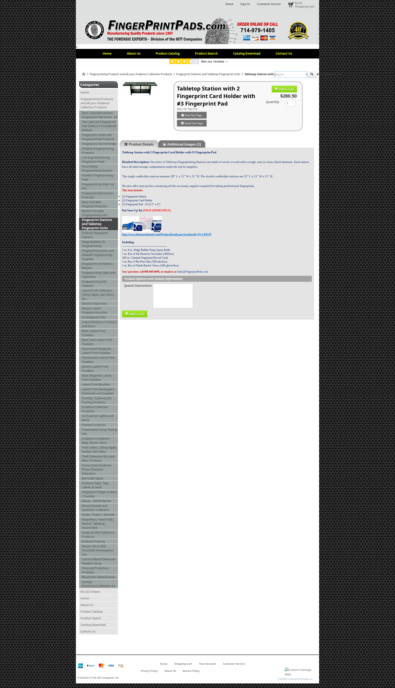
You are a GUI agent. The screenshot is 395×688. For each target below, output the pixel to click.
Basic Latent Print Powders (94, 333)
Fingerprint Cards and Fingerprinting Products (98, 137)
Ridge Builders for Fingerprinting (94, 244)
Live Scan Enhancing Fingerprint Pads (95, 159)
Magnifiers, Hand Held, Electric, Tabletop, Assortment (97, 523)
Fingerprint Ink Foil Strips (99, 144)
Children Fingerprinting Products (98, 150)
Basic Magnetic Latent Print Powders (97, 377)
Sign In (245, 4)
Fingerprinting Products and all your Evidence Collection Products (131, 74)
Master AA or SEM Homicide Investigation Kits (98, 550)
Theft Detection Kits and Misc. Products (98, 458)
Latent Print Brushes (96, 384)
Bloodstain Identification (98, 577)
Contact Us (284, 53)
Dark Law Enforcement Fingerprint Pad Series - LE (99, 115)
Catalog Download (246, 53)
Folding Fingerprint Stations (95, 235)
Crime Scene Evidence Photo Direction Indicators (96, 469)
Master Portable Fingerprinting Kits (94, 213)
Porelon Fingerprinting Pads (97, 177)
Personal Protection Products (95, 570)
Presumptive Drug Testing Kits (99, 432)
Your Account (207, 663)
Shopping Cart (305, 6)
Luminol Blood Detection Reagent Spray (99, 561)
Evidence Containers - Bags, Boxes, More (96, 440)
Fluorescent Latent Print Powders (98, 360)
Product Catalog (168, 53)
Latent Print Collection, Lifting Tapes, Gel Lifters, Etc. (98, 294)
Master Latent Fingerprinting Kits (94, 310)
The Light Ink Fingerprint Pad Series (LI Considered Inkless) (99, 126)
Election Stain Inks (94, 303)
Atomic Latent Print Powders (95, 368)
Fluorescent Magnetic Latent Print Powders (96, 351)
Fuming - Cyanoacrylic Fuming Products (97, 400)
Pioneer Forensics (94, 425)
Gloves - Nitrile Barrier (96, 501)
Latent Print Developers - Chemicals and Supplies (99, 391)
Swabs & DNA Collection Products (98, 534)
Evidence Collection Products (95, 409)
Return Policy (191, 670)
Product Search (206, 53)
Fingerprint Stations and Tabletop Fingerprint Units (208, 74)
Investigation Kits (94, 317)
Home (229, 4)
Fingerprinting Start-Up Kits (98, 186)
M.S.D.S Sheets (90, 592)
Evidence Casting (93, 541)
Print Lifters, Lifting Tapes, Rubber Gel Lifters (99, 449)
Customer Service (269, 4)
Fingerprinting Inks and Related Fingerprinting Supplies (98, 255)
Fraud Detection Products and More (99, 324)
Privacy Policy (149, 670)
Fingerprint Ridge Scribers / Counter (99, 494)
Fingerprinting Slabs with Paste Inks (99, 275)
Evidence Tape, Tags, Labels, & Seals (95, 485)
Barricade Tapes (92, 478)
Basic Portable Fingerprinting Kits (94, 204)
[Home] (83, 74)
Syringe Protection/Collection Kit (98, 584)
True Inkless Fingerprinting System (97, 168)
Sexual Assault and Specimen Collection (95, 508)
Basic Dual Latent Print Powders (97, 342)
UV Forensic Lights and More (97, 418)
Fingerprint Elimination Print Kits (97, 195)
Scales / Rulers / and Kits (98, 515)
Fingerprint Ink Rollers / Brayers (98, 266)
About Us (133, 53)
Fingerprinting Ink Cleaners (94, 283)
